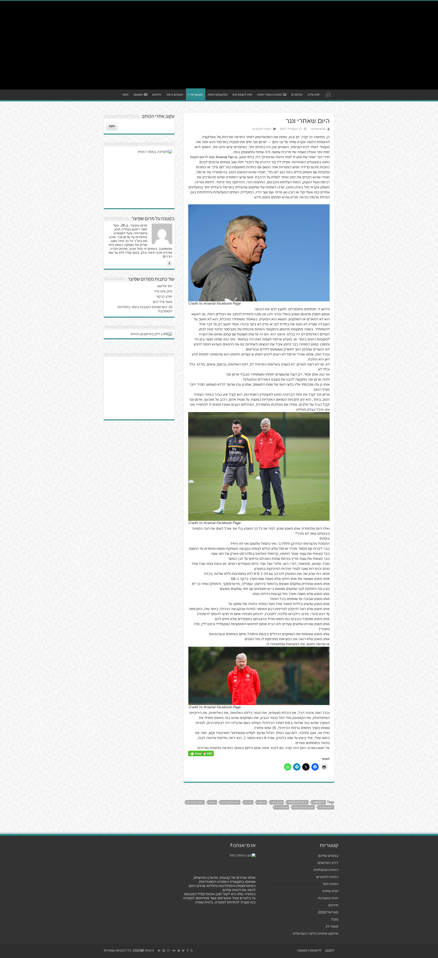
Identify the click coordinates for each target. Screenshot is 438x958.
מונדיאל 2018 (328, 912)
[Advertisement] (219, 51)
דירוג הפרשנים (328, 863)
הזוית (212, 802)
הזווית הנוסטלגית (326, 870)
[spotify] (164, 950)
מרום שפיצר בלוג (303, 807)
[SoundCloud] (173, 950)
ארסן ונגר (277, 802)
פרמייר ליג (281, 807)
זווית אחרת (330, 891)
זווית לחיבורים (195, 802)
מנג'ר (334, 919)
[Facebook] (187, 950)
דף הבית (328, 94)
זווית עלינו (314, 95)
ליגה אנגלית (326, 807)
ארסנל (261, 802)
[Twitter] (183, 950)
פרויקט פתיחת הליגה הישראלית (315, 934)
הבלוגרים (297, 95)
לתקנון (329, 950)
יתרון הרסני (164, 297)
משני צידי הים (162, 302)
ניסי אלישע (164, 286)
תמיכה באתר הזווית (269, 95)
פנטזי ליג (332, 926)
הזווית (248, 802)
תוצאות (138, 95)
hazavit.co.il (297, 802)
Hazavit (318, 802)
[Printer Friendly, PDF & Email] (201, 753)
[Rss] (191, 950)
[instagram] (168, 950)
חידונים (156, 95)
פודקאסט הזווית (218, 95)
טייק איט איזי (163, 291)
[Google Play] (159, 950)
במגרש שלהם (328, 856)
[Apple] (178, 950)
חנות (125, 95)
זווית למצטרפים (242, 95)
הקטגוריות (196, 95)
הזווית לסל (330, 884)
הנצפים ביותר (174, 95)
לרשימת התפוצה (309, 950)
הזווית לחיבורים (262, 129)
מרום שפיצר (318, 129)
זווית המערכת (328, 898)
